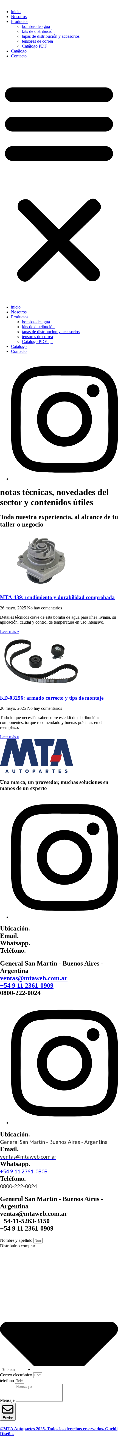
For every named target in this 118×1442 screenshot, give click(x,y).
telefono (7, 1380)
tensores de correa (37, 41)
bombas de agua (36, 26)
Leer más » (9, 631)
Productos (19, 21)
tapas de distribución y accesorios (51, 36)
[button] (59, 181)
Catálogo (19, 51)
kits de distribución (38, 31)
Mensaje (8, 1400)
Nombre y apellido (16, 1240)
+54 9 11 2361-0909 (27, 985)
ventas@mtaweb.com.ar (34, 978)
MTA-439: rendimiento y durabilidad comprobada (57, 597)
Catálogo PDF (35, 46)
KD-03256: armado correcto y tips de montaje (51, 698)
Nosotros (19, 16)
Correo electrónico (16, 1375)
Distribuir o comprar (17, 1245)
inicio (16, 11)
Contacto (19, 56)
